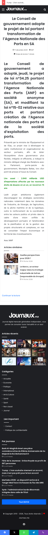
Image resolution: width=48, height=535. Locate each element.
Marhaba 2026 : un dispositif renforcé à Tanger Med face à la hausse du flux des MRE (23, 481)
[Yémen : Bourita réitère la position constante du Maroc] (39, 343)
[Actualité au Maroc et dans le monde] (16, 9)
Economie (7, 383)
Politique (6, 387)
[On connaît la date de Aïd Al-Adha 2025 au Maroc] (9, 352)
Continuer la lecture (11, 295)
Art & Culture (8, 395)
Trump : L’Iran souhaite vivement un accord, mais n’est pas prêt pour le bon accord (22, 471)
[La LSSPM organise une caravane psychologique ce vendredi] (9, 361)
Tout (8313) (24, 502)
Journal (6, 411)
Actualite (7, 379)
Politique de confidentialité (16, 430)
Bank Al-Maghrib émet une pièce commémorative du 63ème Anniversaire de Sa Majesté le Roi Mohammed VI (23, 451)
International (8, 391)
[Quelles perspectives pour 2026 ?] (11, 258)
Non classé (8, 407)
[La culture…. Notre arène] (24, 352)
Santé (5, 399)
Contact (8, 426)
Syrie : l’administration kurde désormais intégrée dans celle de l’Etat (20, 491)
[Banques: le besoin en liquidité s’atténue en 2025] (9, 343)
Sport (5, 403)
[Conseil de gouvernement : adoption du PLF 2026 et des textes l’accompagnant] (39, 361)
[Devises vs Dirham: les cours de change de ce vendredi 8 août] (39, 352)
